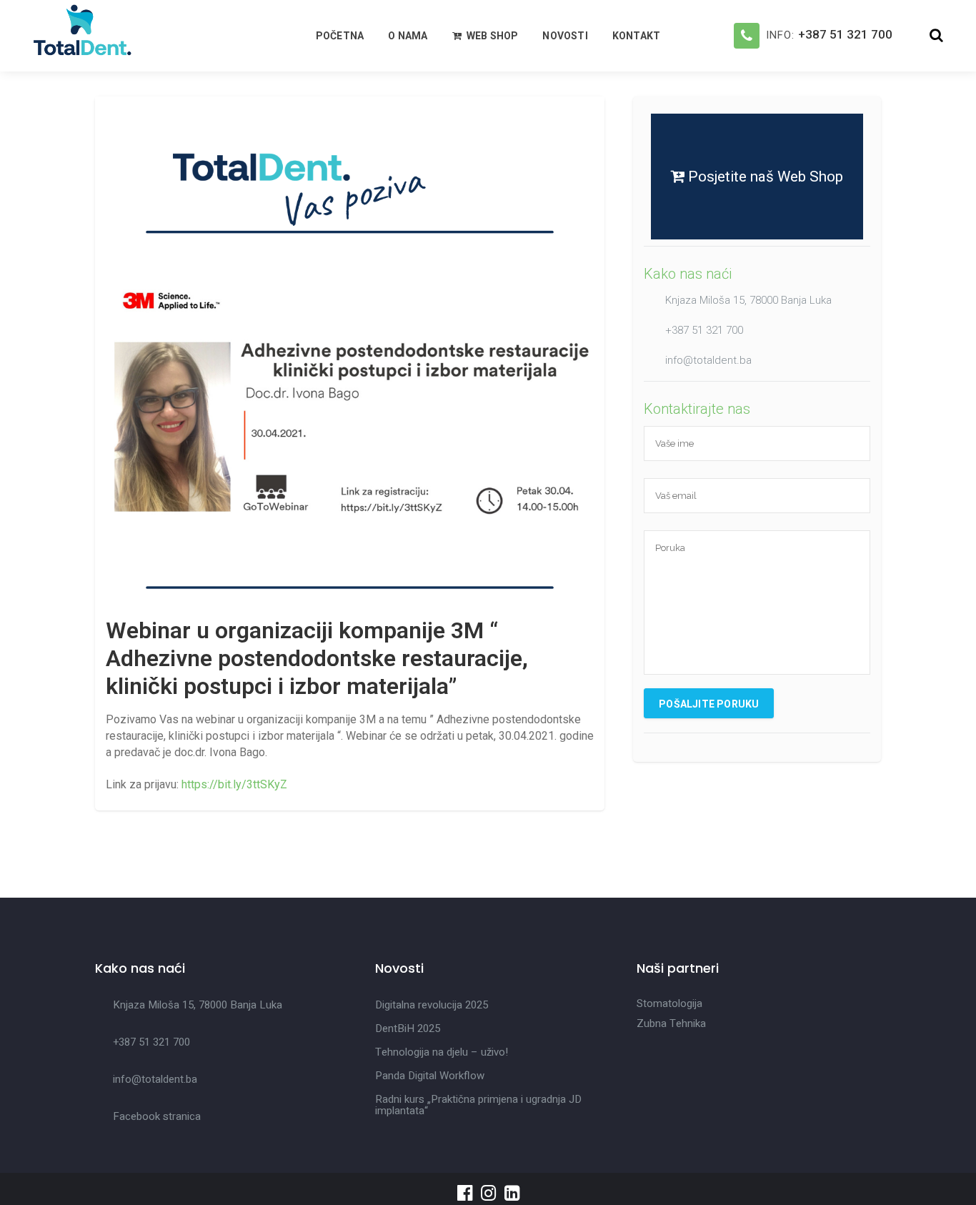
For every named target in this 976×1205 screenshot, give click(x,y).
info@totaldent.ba (708, 360)
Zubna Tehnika (671, 1023)
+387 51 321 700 (845, 34)
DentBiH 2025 (407, 1028)
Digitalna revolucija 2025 (431, 1005)
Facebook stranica (157, 1116)
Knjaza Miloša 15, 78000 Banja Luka (748, 300)
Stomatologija (669, 1003)
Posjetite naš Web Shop (763, 176)
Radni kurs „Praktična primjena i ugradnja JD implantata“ (478, 1105)
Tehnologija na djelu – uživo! (441, 1052)
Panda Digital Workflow (429, 1075)
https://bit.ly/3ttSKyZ (234, 784)
